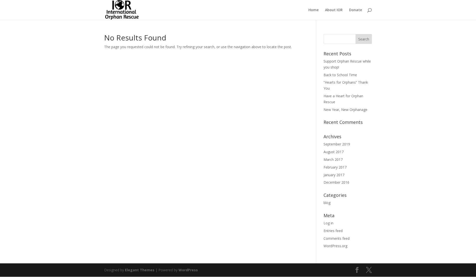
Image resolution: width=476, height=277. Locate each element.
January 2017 (334, 175)
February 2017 (335, 167)
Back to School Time (340, 74)
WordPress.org (335, 245)
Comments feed (337, 238)
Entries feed (333, 230)
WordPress (188, 270)
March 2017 (333, 159)
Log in (328, 223)
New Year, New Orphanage (345, 109)
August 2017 (334, 151)
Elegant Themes (139, 270)
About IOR (334, 10)
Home (313, 10)
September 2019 (337, 144)
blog (327, 202)
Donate (355, 10)
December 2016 (336, 182)
